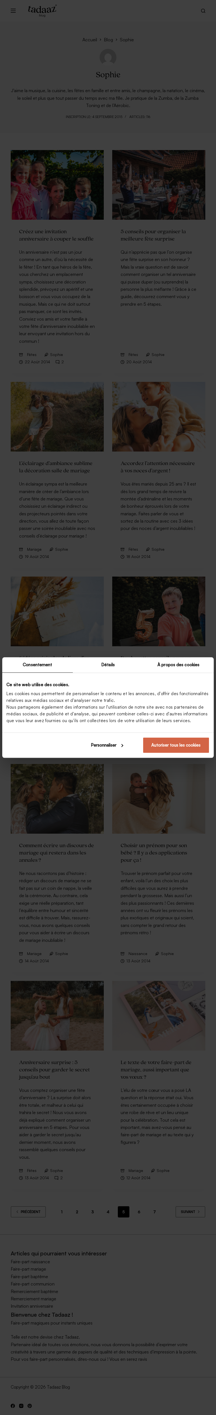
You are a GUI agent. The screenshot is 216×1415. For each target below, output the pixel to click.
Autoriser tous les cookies (176, 745)
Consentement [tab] (37, 664)
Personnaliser (103, 745)
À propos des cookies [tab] (178, 664)
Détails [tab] (108, 664)
